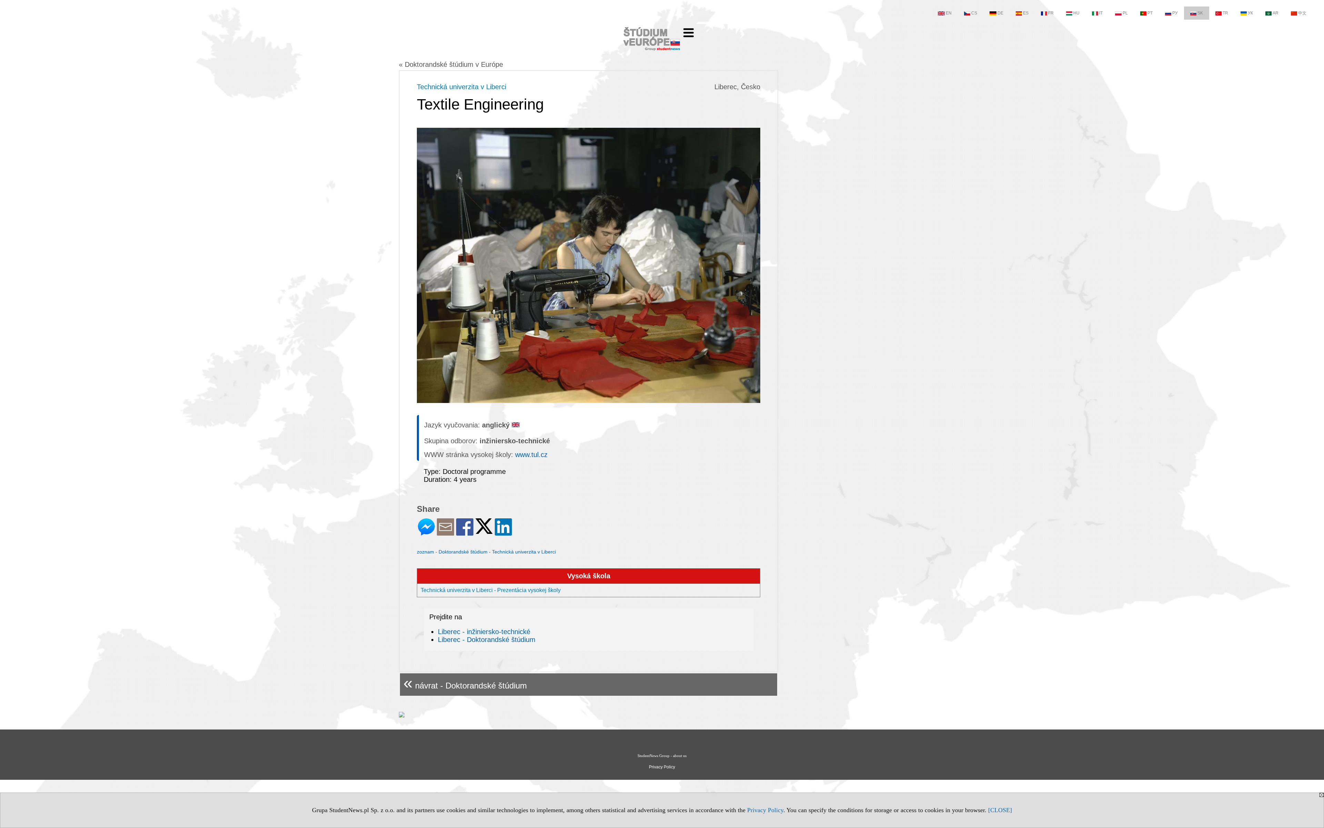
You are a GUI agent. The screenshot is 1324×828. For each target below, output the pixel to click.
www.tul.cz (531, 454)
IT (1101, 13)
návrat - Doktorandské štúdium (465, 683)
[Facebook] (464, 532)
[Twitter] (484, 531)
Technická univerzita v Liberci (461, 87)
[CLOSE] (1000, 810)
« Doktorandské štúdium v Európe (451, 64)
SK (1200, 13)
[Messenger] (426, 532)
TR (1225, 13)
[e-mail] (445, 532)
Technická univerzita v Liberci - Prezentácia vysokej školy (491, 590)
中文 (1302, 13)
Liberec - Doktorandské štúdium (486, 639)
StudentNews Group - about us (662, 756)
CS (974, 13)
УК (1250, 13)
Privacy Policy (765, 810)
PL (1125, 13)
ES (1026, 13)
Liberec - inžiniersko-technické (484, 631)
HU (1076, 13)
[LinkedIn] (503, 532)
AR (1275, 13)
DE (1000, 13)
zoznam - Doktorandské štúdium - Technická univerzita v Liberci (486, 552)
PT (1150, 13)
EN (949, 13)
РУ (1175, 13)
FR (1051, 13)
